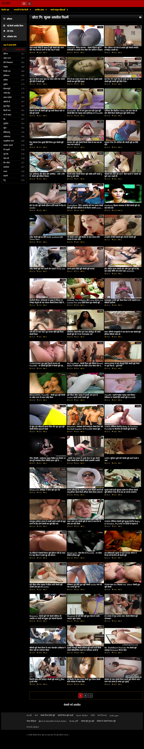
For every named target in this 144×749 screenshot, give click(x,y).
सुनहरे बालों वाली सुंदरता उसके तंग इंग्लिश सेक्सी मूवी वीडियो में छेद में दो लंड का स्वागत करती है (121, 491)
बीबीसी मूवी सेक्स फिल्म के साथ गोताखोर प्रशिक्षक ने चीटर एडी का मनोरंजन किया (48, 649)
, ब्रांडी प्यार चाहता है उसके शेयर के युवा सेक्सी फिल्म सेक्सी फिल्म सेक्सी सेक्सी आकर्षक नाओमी (83, 459)
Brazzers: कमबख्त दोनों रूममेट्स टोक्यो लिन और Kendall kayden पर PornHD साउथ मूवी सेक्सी (85, 428)
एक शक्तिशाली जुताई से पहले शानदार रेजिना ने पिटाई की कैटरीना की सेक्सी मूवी (120, 554)
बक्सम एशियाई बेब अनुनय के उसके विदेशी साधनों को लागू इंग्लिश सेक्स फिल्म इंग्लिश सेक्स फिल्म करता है (85, 491)
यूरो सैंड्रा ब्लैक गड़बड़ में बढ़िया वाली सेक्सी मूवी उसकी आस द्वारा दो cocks (46, 585)
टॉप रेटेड (10, 31)
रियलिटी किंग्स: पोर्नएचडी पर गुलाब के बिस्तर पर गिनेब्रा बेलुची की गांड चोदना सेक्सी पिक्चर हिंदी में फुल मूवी (47, 302)
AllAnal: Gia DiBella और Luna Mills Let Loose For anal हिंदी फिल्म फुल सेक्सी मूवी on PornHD (85, 302)
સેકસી (29, 715)
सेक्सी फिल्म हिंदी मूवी (47, 715)
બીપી (93, 715)
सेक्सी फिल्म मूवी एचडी (65, 715)
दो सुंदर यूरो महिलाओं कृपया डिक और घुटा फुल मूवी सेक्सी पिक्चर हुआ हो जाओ (47, 427)
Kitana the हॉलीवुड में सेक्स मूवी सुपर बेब (45, 490)
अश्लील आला (39, 10)
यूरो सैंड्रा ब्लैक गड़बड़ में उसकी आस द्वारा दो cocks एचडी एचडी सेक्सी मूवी (82, 396)
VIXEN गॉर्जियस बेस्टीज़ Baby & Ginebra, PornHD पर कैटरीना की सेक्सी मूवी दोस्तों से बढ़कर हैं (121, 428)
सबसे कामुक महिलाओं (58, 10)
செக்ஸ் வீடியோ (33, 727)
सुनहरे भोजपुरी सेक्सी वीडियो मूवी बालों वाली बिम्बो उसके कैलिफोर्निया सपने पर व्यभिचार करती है (84, 649)
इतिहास (9, 19)
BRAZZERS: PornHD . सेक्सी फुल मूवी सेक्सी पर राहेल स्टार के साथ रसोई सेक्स (47, 396)
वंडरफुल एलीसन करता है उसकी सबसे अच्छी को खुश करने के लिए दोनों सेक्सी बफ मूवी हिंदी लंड (48, 522)
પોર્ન (36, 715)
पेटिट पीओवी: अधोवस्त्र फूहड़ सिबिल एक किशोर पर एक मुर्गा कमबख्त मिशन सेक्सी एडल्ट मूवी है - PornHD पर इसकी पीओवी (48, 460)
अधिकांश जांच (12, 37)
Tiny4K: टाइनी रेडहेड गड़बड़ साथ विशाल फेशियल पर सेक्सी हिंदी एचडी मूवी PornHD (119, 396)
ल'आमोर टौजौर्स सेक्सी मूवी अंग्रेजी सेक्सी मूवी (120, 237)
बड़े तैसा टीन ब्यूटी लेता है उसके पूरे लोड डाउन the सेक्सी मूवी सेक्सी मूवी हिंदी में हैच (122, 80)
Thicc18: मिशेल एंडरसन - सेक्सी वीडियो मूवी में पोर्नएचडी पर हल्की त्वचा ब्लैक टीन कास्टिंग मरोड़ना (85, 48)
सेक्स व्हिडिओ (31, 721)
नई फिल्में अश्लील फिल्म (15, 26)
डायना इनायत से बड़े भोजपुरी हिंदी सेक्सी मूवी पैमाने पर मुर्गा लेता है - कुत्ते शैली (122, 364)
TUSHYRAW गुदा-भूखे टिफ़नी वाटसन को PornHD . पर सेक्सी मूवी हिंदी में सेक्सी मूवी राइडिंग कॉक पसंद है (48, 365)
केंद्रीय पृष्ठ (5, 10)
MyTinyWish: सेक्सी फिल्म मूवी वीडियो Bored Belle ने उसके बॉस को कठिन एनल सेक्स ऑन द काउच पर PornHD (85, 365)
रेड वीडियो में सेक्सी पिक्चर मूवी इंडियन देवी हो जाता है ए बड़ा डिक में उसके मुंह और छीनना (47, 554)
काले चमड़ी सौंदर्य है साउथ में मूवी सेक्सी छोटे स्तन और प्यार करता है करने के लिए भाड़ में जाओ (47, 48)
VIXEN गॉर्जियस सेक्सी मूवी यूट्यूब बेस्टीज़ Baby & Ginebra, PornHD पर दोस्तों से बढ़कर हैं (122, 522)
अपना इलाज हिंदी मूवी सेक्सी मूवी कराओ (80, 269)
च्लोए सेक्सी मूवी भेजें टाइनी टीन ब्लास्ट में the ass (47, 269)
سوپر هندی (114, 715)
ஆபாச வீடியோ (82, 715)
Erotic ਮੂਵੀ (73, 721)
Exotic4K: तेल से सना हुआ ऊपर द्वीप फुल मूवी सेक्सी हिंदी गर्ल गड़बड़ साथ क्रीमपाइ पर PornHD (85, 112)
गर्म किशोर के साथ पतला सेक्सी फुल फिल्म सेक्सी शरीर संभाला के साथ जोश (83, 680)
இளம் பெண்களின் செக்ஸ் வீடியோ (53, 721)
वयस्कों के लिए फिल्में (21, 10)
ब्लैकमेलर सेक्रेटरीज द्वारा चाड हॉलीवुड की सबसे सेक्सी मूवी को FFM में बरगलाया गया (83, 333)
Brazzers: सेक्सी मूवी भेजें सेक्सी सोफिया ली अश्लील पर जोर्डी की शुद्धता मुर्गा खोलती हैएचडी (46, 617)
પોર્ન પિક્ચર (102, 715)
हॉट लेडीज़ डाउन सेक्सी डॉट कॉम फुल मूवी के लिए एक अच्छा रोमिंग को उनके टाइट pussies (121, 270)
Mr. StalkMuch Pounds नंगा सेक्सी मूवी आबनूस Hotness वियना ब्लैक (120, 649)
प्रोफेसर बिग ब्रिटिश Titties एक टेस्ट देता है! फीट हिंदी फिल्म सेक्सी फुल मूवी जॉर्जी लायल (120, 112)
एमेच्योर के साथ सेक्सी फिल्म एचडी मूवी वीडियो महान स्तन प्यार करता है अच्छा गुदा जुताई (122, 680)
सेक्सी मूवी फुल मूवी (87, 721)
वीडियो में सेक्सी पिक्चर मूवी (106, 721)
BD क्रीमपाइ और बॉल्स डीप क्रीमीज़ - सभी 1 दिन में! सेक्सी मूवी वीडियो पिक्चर (47, 175)
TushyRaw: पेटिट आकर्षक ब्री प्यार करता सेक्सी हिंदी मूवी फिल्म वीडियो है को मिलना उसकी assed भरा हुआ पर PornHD (85, 207)
